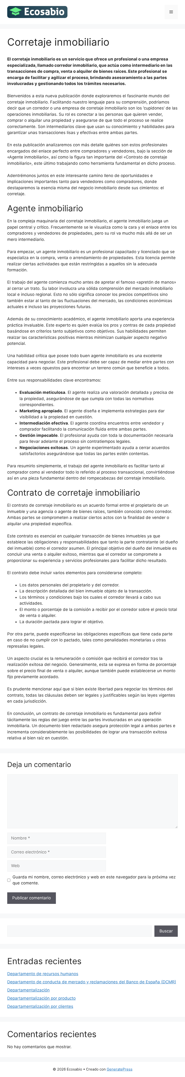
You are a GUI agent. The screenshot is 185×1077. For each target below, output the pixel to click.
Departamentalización (28, 990)
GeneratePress (119, 1069)
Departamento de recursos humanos (42, 973)
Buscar (166, 931)
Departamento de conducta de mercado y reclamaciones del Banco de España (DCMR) (91, 982)
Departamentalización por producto (41, 998)
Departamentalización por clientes (40, 1006)
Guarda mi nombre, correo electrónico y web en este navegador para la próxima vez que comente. (94, 880)
